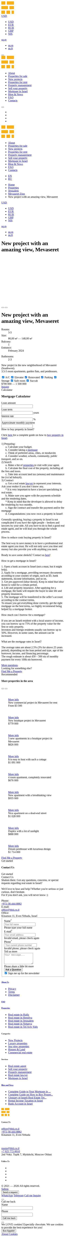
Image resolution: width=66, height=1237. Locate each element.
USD (11, 21)
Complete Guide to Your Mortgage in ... (29, 1091)
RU (10, 178)
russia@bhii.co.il (10, 1148)
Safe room (19, 380)
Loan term (6, 409)
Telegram (19, 1195)
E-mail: (5, 906)
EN (10, 175)
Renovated (34, 377)
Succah (34, 380)
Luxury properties (17, 1043)
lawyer (30, 483)
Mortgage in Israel (18, 91)
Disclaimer (14, 994)
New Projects (15, 1040)
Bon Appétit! (9, 1231)
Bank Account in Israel (20, 1103)
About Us (5, 982)
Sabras (4, 1188)
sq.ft (10, 48)
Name (8, 921)
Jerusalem (13, 190)
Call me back (9, 1218)
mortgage (33, 449)
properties (28, 465)
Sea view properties (18, 1046)
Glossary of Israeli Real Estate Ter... (27, 1097)
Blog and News (7, 1085)
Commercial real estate (20, 1052)
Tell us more (10, 951)
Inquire (5, 386)
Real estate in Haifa (18, 1014)
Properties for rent (17, 82)
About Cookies (9, 1234)
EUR (11, 24)
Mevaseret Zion (16, 193)
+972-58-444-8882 (11, 903)
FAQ (11, 97)
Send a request (10, 1192)
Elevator (19, 377)
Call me (28, 1195)
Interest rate (7, 416)
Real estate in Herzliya (20, 1017)
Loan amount (8, 402)
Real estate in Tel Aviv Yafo (23, 1026)
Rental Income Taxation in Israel (25, 1100)
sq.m (10, 45)
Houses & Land (16, 1049)
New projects (15, 79)
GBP (11, 30)
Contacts (12, 100)
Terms (11, 991)
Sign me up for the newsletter (23, 973)
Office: (5, 912)
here (10, 435)
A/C (7, 377)
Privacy (12, 988)
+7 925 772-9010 (10, 1151)
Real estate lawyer (18, 1075)
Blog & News (15, 94)
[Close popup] (2, 1199)
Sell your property (17, 88)
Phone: (5, 900)
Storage (5, 380)
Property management (19, 85)
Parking (49, 377)
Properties (13, 187)
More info (13, 699)
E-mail (8, 931)
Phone (8, 941)
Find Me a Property (11, 671)
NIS (10, 33)
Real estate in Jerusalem (21, 1020)
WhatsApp (7, 1195)
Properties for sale (17, 76)
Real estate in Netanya (20, 1023)
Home (11, 184)
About (11, 73)
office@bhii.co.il (10, 909)
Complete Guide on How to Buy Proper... (30, 1094)
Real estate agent (17, 1066)
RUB (11, 27)
